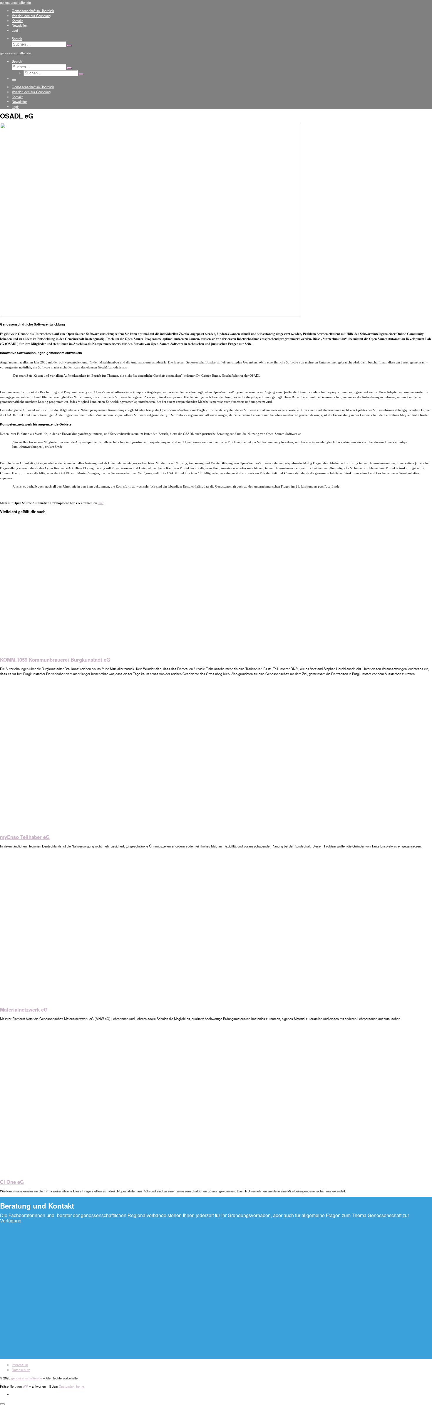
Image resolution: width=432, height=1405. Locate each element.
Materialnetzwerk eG (24, 1009)
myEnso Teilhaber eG (25, 836)
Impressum (20, 1364)
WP (25, 1386)
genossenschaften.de (26, 1378)
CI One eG (12, 1181)
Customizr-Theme (71, 1386)
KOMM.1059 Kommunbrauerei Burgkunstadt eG (55, 659)
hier (100, 503)
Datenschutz (21, 1369)
